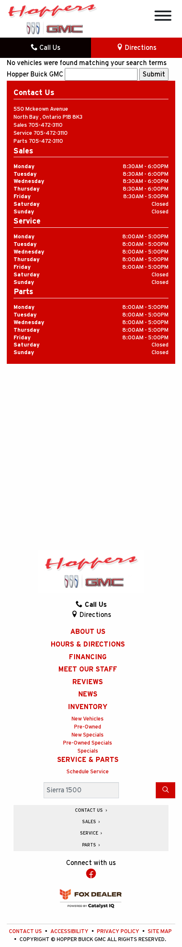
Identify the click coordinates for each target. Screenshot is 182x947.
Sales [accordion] (89, 822)
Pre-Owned (87, 727)
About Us (87, 631)
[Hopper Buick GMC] (52, 18)
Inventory (88, 707)
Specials (87, 751)
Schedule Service (87, 772)
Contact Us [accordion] (89, 810)
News (87, 694)
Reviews (87, 682)
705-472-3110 (45, 125)
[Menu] (163, 17)
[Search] (165, 790)
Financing (88, 657)
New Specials (88, 735)
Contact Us (26, 931)
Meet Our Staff (87, 669)
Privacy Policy (119, 931)
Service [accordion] (89, 833)
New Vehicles (88, 719)
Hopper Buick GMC (35, 74)
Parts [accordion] (89, 845)
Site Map (160, 931)
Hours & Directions (88, 644)
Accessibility (70, 931)
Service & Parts (88, 759)
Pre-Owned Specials (87, 743)
